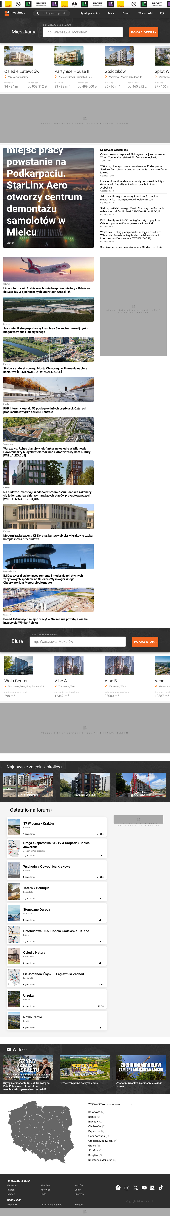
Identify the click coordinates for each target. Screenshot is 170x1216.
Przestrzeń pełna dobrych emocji (79, 1083)
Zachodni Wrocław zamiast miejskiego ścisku (139, 1084)
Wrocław (45, 1185)
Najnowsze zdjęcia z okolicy (33, 766)
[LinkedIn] (152, 1188)
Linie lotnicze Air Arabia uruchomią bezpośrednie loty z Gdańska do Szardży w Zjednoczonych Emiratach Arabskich (132, 186)
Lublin (78, 1189)
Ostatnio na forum (30, 810)
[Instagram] (127, 1188)
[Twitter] (135, 1188)
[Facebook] (118, 1188)
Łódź (43, 1194)
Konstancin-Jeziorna (102, 1160)
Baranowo (96, 1112)
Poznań (11, 1189)
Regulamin (12, 1204)
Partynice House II (71, 71)
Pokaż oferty (144, 32)
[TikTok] (160, 1188)
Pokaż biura (145, 641)
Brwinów (95, 1121)
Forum (126, 13)
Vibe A (60, 680)
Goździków (115, 71)
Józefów (95, 1150)
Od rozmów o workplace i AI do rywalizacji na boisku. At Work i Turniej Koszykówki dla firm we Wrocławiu (133, 157)
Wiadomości (145, 13)
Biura (111, 13)
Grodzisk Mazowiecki (102, 1140)
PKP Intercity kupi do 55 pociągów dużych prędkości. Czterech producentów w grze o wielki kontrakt (131, 223)
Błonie (94, 1116)
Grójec (94, 1145)
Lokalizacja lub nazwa (57, 25)
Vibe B (111, 680)
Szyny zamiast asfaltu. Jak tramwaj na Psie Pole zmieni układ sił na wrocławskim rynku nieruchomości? (26, 1086)
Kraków (79, 1185)
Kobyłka (95, 1155)
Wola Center (16, 680)
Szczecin (79, 1194)
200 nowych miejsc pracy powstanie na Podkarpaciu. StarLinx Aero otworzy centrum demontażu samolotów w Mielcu (133, 171)
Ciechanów (96, 1126)
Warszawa (12, 1185)
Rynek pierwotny (90, 13)
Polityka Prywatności (51, 1204)
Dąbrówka (96, 1131)
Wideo (19, 1049)
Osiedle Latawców (22, 71)
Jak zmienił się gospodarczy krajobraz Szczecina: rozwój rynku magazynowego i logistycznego (129, 199)
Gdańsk (11, 1194)
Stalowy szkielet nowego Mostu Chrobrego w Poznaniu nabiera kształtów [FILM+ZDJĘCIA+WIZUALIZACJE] (132, 211)
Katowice (45, 1189)
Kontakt (79, 1204)
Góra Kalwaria (98, 1136)
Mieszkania (24, 32)
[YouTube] (144, 1188)
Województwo (96, 1104)
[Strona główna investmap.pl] (15, 13)
